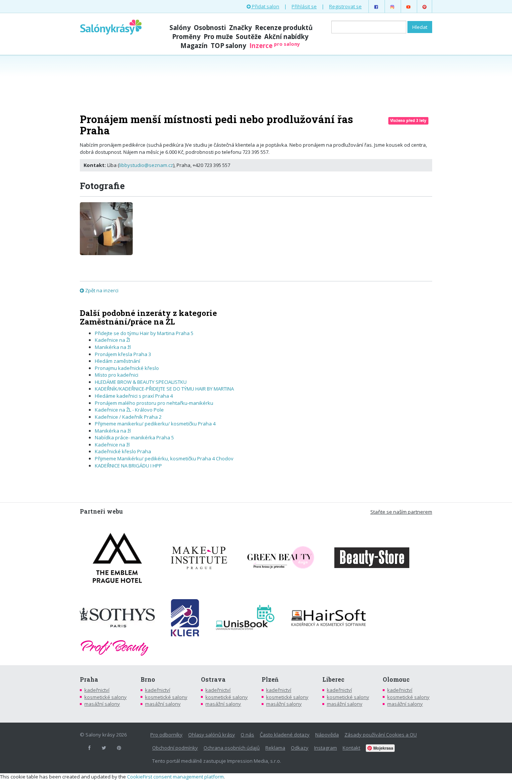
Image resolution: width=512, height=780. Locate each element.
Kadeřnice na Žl (112, 340)
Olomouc (396, 679)
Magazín (194, 45)
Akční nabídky (286, 36)
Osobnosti (210, 27)
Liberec (333, 679)
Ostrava (213, 679)
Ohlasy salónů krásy (211, 734)
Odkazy (299, 747)
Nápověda (327, 734)
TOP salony (228, 45)
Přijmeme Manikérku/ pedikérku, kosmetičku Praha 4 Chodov (164, 458)
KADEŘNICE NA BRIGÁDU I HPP (128, 465)
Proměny (186, 36)
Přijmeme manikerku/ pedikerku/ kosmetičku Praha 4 (155, 423)
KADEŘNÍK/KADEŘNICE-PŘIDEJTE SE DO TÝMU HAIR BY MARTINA (164, 388)
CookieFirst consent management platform (175, 776)
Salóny (180, 27)
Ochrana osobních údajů (232, 747)
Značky (240, 27)
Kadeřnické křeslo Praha (123, 451)
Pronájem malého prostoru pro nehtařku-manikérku (154, 403)
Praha (89, 679)
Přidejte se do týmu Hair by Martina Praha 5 (144, 333)
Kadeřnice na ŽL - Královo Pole (129, 409)
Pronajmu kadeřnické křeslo (127, 368)
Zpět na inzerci (101, 290)
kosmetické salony (105, 697)
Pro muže (218, 36)
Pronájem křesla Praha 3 (123, 354)
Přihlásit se (304, 6)
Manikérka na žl (113, 347)
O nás (247, 734)
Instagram (325, 747)
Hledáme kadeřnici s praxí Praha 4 (134, 395)
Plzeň (270, 679)
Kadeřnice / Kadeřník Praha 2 (128, 416)
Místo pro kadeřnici (116, 374)
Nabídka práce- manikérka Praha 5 (134, 437)
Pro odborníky (166, 734)
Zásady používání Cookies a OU (380, 734)
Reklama (275, 747)
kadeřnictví (96, 690)
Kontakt (351, 747)
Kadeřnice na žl (112, 444)
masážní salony (102, 703)
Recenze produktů (284, 27)
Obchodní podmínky (175, 747)
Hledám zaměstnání (117, 361)
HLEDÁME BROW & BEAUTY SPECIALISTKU (141, 382)
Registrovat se (345, 6)
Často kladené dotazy (285, 734)
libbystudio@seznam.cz (146, 165)
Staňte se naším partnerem (401, 511)
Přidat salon (265, 6)
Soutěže (248, 36)
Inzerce (274, 45)
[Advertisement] (256, 83)
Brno (148, 679)
